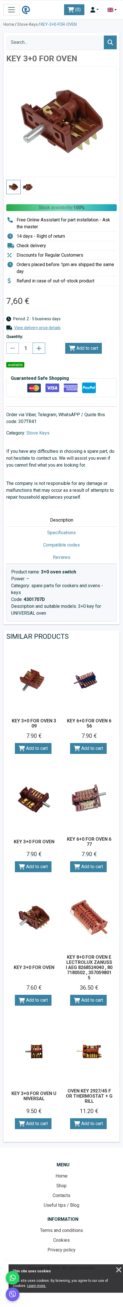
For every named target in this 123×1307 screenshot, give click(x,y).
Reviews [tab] (61, 557)
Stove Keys (37, 433)
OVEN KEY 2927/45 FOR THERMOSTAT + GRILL (89, 1096)
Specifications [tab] (61, 532)
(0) (77, 9)
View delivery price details (37, 327)
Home (8, 24)
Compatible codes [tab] (61, 545)
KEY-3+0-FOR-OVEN (59, 24)
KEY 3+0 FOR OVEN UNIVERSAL (33, 1096)
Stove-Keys (27, 24)
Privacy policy (61, 1250)
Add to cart (86, 348)
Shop (61, 1185)
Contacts (61, 1195)
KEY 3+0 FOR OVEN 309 (34, 723)
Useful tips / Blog (61, 1205)
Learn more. (36, 1286)
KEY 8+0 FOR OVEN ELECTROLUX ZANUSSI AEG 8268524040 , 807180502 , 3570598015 (89, 967)
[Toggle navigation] (11, 9)
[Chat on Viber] (12, 1294)
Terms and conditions (61, 1230)
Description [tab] (61, 520)
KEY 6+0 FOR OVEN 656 (89, 723)
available (15, 365)
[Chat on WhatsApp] (12, 1278)
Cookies (61, 1240)
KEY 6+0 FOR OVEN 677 (89, 841)
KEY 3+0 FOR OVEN (34, 841)
